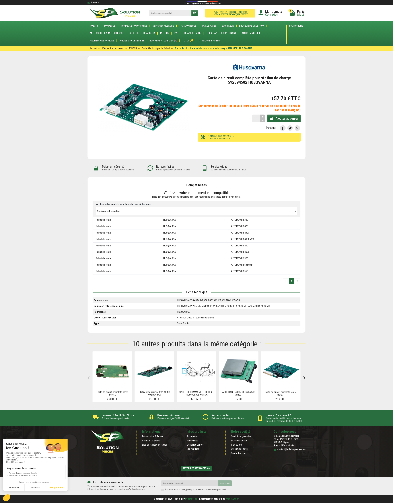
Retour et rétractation (196, 468)
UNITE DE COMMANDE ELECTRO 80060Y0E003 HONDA (196, 393)
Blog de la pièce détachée (154, 444)
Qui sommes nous (239, 448)
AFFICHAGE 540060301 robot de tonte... (238, 393)
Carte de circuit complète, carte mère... (281, 393)
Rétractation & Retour (152, 436)
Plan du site (236, 444)
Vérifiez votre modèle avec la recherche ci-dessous (123, 204)
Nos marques (193, 448)
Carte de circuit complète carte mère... (112, 393)
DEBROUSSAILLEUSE (163, 26)
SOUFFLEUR (228, 26)
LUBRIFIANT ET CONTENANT (221, 33)
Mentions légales (239, 440)
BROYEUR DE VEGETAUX (251, 26)
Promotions (296, 26)
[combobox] (196, 211)
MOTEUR (164, 33)
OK (194, 13)
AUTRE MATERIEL (251, 33)
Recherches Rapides (102, 40)
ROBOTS (94, 26)
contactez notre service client (226, 196)
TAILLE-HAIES (209, 26)
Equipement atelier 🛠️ (163, 40)
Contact (95, 2)
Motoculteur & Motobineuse (106, 33)
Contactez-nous (238, 453)
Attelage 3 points (210, 40)
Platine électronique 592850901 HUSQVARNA (154, 393)
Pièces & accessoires (131, 40)
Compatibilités (196, 185)
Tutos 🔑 (187, 40)
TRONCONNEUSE (187, 26)
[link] (282, 128)
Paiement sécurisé (151, 440)
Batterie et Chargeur (142, 33)
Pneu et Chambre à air (187, 33)
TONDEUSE (109, 26)
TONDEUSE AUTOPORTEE (134, 26)
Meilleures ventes (195, 444)
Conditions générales (241, 436)
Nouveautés (192, 440)
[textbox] (196, 211)
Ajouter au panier (287, 118)
